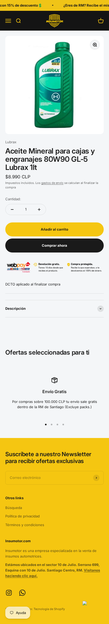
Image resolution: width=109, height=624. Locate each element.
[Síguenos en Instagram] (8, 592)
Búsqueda (13, 508)
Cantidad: (13, 199)
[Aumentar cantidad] (39, 209)
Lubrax (10, 142)
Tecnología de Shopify (49, 609)
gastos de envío (52, 183)
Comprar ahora (54, 245)
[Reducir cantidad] (12, 209)
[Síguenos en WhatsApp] (22, 592)
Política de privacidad (22, 516)
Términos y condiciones (24, 525)
